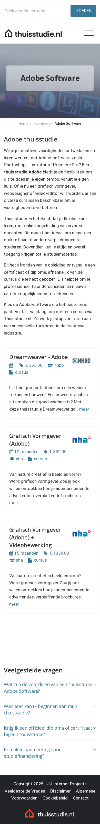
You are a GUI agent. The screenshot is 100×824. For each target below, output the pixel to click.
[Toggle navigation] (89, 33)
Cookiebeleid (55, 798)
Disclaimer (60, 791)
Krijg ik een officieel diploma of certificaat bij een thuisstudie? (48, 731)
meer (84, 409)
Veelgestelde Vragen (25, 791)
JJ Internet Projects (67, 783)
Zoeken (84, 10)
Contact (81, 798)
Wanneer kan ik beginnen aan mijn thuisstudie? (40, 709)
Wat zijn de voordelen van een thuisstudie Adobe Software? (48, 687)
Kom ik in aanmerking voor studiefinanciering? (32, 752)
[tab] (50, 688)
